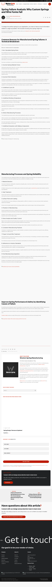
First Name (6, 444)
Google (16, 466)
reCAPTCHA (8, 466)
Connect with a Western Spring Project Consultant (13, 516)
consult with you (34, 188)
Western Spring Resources (13, 351)
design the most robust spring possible (33, 31)
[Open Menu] (49, 4)
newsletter (13, 439)
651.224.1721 (32, 558)
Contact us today (5, 315)
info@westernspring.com (32, 561)
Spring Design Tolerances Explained (13, 430)
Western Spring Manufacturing (15, 16)
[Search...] (35, 390)
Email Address (7, 453)
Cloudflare (19, 466)
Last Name (6, 448)
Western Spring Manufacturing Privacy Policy (39, 465)
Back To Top (14, 578)
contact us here (25, 62)
